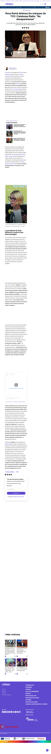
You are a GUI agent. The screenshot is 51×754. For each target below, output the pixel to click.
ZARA (29, 0)
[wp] (16, 712)
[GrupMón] (25, 741)
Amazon (32, 0)
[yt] (13, 712)
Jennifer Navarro (12, 68)
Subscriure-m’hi (16, 493)
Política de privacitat (6, 694)
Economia (29, 687)
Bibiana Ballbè (8, 444)
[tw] (5, 712)
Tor (20, 161)
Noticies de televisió (32, 698)
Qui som (4, 689)
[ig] (7, 712)
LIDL (40, 0)
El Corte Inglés (36, 0)
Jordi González (7, 0)
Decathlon (44, 0)
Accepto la (16, 496)
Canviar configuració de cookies (36, 704)
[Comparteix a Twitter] (22, 28)
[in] (11, 712)
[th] (18, 712)
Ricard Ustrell (13, 156)
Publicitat (4, 691)
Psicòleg (12, 0)
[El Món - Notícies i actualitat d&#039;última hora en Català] (6, 5)
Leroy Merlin (25, 0)
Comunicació (27, 10)
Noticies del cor (31, 695)
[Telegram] (9, 712)
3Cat (20, 72)
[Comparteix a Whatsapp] (26, 28)
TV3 (12, 89)
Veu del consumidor (32, 691)
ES (42, 4)
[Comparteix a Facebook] (24, 28)
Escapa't (28, 693)
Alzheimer (21, 0)
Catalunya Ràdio (18, 89)
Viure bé (28, 689)
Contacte (4, 693)
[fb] (3, 712)
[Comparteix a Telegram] (28, 28)
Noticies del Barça (32, 702)
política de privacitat (19, 496)
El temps (28, 700)
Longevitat (16, 0)
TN (8, 285)
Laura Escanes (13, 163)
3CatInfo (18, 83)
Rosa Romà (8, 72)
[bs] (20, 712)
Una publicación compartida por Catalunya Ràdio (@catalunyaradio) (19, 401)
